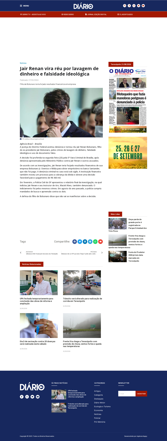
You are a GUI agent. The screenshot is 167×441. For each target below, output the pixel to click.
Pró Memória (99, 422)
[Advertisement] (83, 37)
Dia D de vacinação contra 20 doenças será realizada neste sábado (37, 342)
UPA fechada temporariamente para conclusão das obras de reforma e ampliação (36, 301)
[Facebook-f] (129, 5)
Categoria (98, 395)
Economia (98, 410)
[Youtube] (143, 5)
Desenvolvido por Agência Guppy (135, 436)
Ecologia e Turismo (102, 406)
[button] (124, 5)
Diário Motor (99, 402)
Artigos (97, 391)
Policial (97, 418)
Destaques (98, 399)
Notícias (23, 63)
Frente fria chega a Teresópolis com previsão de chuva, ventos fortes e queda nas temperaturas (82, 343)
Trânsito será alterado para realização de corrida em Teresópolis (82, 299)
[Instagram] (134, 5)
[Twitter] (138, 5)
